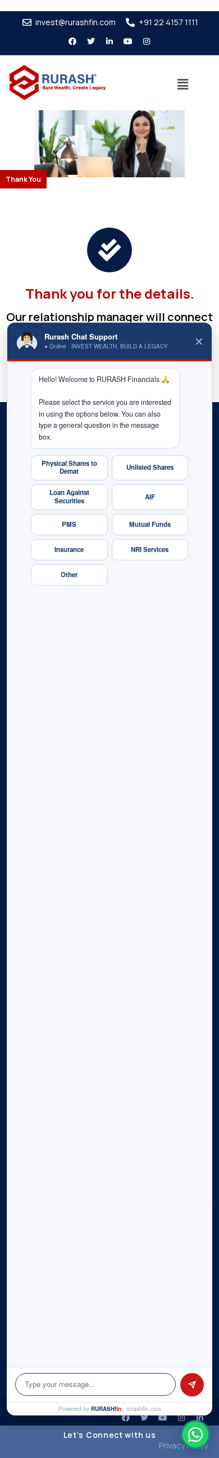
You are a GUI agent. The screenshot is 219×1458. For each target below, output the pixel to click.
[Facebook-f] (72, 41)
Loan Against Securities (69, 497)
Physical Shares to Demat (69, 467)
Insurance (69, 549)
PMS (69, 524)
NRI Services (149, 549)
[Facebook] (126, 1418)
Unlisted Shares (150, 467)
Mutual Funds (150, 524)
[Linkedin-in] (109, 41)
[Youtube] (128, 41)
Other (69, 574)
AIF (150, 497)
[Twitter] (91, 41)
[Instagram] (146, 41)
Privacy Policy (183, 1445)
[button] (183, 84)
